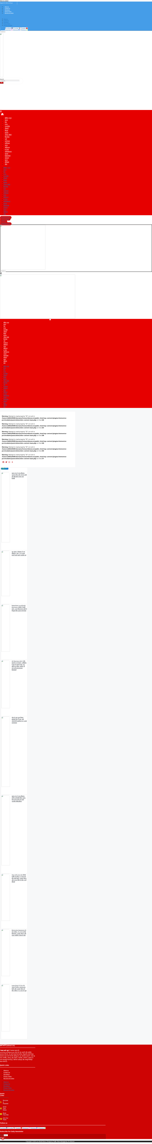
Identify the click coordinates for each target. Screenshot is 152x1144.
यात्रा (6, 145)
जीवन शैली (8, 135)
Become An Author (9, 13)
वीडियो (7, 162)
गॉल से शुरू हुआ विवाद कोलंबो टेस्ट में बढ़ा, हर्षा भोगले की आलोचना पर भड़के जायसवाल (19, 720)
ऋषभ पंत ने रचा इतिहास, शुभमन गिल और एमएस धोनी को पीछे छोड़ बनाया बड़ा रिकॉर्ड (19, 475)
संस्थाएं (7, 158)
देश (6, 122)
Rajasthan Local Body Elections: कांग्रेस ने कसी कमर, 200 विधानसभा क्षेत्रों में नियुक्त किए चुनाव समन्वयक (19, 608)
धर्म (6, 139)
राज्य (6, 124)
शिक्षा (6, 131)
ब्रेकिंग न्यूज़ (8, 118)
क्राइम (6, 133)
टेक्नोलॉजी (7, 156)
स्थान (6, 120)
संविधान (7, 147)
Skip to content (4, 0)
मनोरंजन (7, 141)
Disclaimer (7, 10)
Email (2, 1135)
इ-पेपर (7, 149)
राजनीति (7, 126)
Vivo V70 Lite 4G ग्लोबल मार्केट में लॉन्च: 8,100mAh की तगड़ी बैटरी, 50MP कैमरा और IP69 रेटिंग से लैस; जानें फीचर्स (19, 878)
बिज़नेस (7, 137)
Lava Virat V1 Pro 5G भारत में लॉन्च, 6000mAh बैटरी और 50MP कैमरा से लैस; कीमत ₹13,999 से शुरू (19, 988)
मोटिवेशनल (8, 152)
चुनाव (6, 154)
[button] (34, 16)
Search (2, 79)
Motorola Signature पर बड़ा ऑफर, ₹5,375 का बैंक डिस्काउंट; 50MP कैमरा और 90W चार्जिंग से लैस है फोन (19, 932)
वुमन (6, 160)
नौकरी (7, 128)
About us (7, 6)
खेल (6, 164)
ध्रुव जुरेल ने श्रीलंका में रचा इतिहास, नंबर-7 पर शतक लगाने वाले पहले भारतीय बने (19, 553)
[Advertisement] (76, 97)
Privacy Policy (8, 11)
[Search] (1, 83)
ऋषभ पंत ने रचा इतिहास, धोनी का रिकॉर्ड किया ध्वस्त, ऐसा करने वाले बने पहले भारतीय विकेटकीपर (19, 798)
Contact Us (7, 8)
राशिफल (7, 143)
